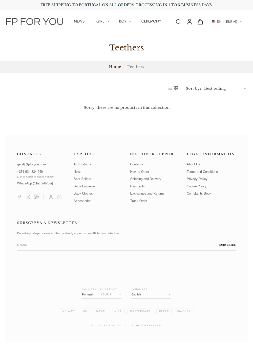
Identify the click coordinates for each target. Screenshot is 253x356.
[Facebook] (19, 197)
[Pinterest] (36, 197)
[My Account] (51, 197)
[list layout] (170, 88)
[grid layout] (176, 88)
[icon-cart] (200, 21)
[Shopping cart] (59, 197)
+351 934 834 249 (36, 174)
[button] (227, 21)
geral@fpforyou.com (31, 164)
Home (115, 66)
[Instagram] (27, 197)
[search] (178, 21)
